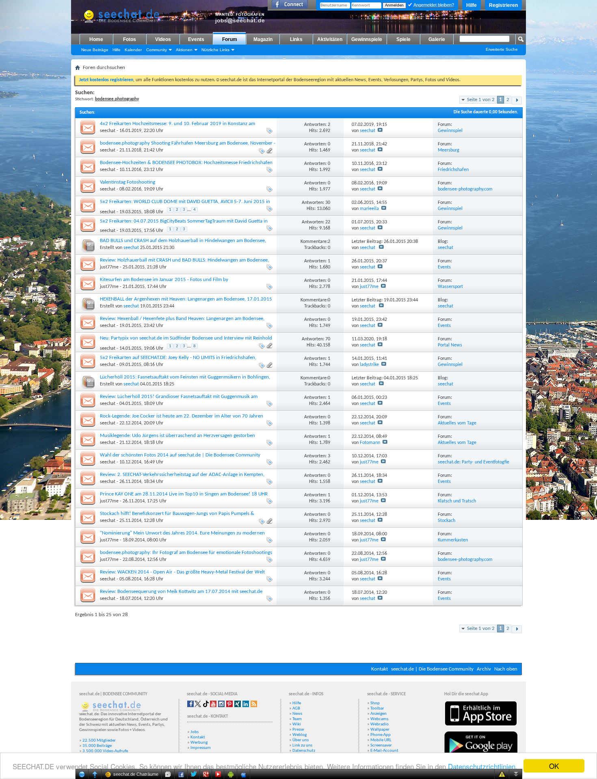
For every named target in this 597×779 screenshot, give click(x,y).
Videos (163, 39)
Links (296, 39)
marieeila (369, 208)
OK (554, 766)
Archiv (484, 669)
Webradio (379, 724)
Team (297, 719)
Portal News (450, 345)
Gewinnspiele (366, 39)
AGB (296, 708)
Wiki (296, 724)
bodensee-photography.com (465, 189)
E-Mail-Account (384, 751)
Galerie (436, 39)
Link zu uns (302, 745)
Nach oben (505, 669)
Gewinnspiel (450, 130)
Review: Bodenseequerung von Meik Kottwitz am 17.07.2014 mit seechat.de (181, 591)
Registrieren (503, 5)
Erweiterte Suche (502, 49)
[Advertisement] (267, 638)
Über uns (300, 740)
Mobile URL (381, 740)
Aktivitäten (329, 39)
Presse (298, 729)
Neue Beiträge (94, 50)
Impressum (200, 748)
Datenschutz (303, 751)
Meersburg (448, 150)
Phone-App (380, 735)
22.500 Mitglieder (99, 740)
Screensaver (381, 745)
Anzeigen (378, 714)
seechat (107, 130)
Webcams (379, 719)
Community (156, 50)
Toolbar (377, 708)
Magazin (263, 39)
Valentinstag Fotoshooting (127, 182)
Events (196, 39)
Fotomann (370, 442)
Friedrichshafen (453, 169)
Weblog (299, 735)
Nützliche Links (215, 50)
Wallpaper (379, 729)
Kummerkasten (453, 540)
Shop (375, 703)
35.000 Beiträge (97, 746)
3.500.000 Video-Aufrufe (105, 751)
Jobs (194, 732)
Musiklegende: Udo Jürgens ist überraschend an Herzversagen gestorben (177, 435)
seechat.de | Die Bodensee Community (432, 669)
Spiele (403, 39)
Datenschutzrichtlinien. (482, 766)
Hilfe (471, 5)
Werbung (199, 742)
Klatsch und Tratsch (457, 501)
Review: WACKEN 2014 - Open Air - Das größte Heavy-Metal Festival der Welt (182, 572)
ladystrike (369, 364)
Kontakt (379, 669)
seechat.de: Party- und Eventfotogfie (473, 462)
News (297, 714)
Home (96, 39)
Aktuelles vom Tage (457, 423)
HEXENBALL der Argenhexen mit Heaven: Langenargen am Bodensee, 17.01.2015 (186, 299)
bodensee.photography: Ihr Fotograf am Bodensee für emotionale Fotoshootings (186, 552)
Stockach (446, 520)
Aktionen (184, 50)
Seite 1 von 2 (481, 99)
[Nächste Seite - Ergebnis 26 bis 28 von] (517, 100)
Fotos (129, 39)
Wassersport (450, 286)
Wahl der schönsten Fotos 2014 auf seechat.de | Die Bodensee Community (180, 455)
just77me (109, 267)
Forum (229, 39)
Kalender (133, 50)
